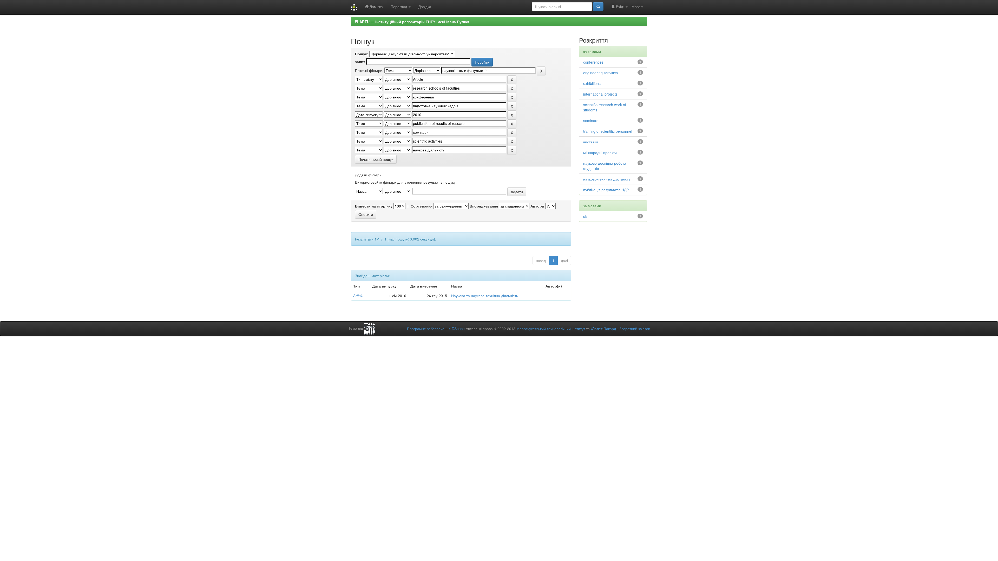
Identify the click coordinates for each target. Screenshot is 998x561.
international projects (600, 94)
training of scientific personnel (607, 131)
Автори (537, 206)
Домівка (376, 6)
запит (360, 61)
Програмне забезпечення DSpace (436, 328)
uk (585, 216)
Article (358, 295)
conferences (593, 62)
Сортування (421, 206)
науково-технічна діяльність (606, 179)
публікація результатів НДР (606, 189)
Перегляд (399, 6)
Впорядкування (484, 206)
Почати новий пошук (375, 159)
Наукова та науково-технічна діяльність (484, 295)
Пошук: (361, 53)
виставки (590, 141)
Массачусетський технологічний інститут (550, 328)
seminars (590, 120)
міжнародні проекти (600, 152)
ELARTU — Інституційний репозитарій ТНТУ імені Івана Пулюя (412, 21)
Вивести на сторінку (373, 206)
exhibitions (592, 83)
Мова (636, 6)
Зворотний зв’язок (634, 328)
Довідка (424, 6)
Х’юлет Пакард (603, 328)
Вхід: (620, 6)
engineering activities (600, 72)
